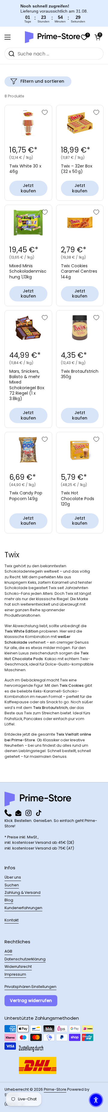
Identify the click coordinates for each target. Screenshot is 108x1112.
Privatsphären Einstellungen (30, 986)
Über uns (12, 877)
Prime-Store (55, 1089)
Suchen (11, 885)
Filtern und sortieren (42, 81)
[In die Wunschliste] (45, 112)
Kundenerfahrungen (23, 907)
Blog (8, 900)
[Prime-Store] (52, 37)
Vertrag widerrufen (31, 1001)
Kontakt (11, 920)
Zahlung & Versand (22, 892)
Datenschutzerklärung (25, 959)
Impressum (15, 974)
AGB (8, 951)
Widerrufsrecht (18, 966)
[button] (98, 37)
